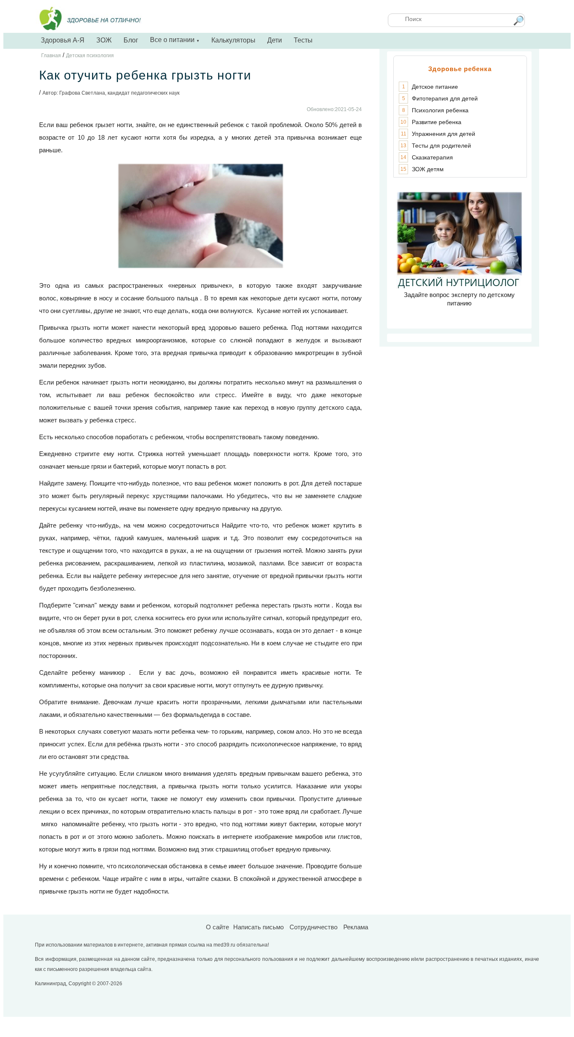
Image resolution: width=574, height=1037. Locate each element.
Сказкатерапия (432, 157)
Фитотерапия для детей (445, 98)
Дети (274, 40)
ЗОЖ (104, 40)
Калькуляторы (233, 40)
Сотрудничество (313, 927)
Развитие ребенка (436, 122)
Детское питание (435, 86)
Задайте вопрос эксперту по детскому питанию (459, 299)
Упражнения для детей (443, 133)
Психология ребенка (440, 110)
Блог (131, 40)
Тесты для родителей (441, 145)
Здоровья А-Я (62, 40)
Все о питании (175, 39)
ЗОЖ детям (428, 169)
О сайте (217, 927)
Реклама (355, 927)
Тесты (303, 40)
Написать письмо (258, 927)
